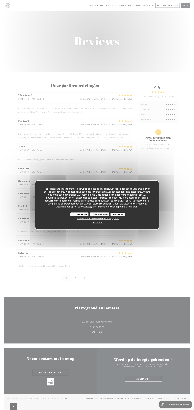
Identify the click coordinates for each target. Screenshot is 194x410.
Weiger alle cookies (100, 214)
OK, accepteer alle (79, 214)
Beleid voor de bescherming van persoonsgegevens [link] (98, 218)
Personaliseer (117, 214)
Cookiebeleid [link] (97, 222)
